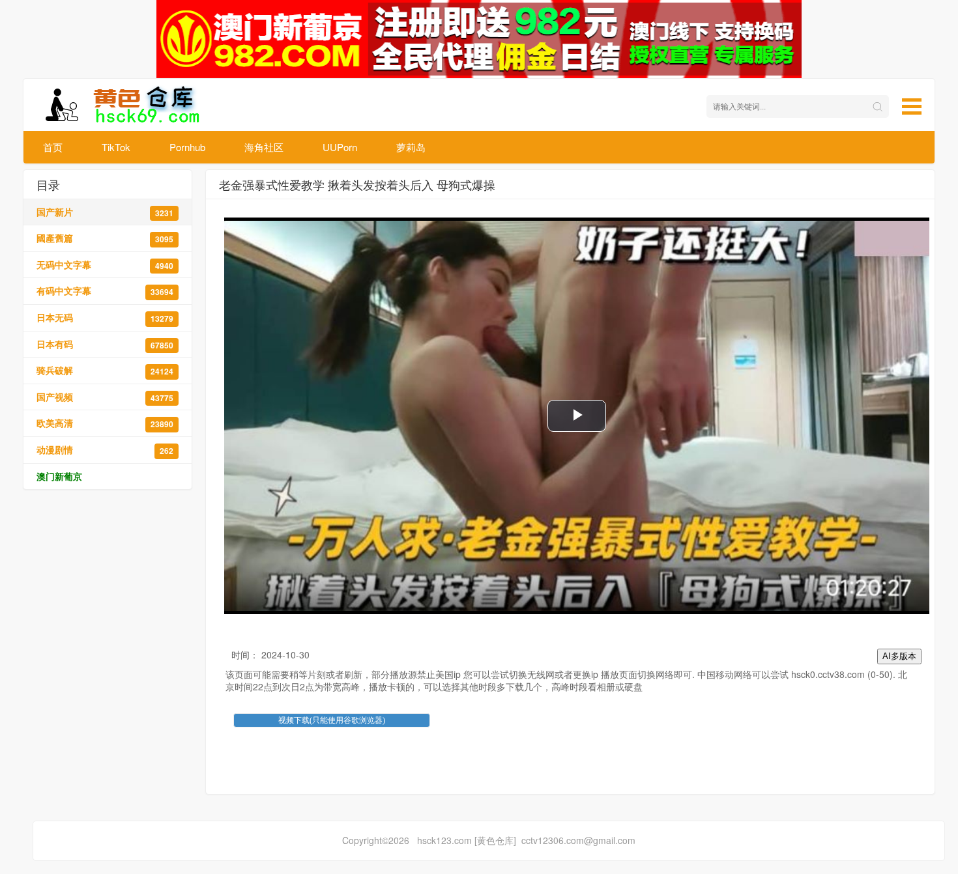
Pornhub (187, 147)
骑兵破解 (104, 370)
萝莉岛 (411, 147)
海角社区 (263, 147)
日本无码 (104, 317)
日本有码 (104, 344)
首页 (53, 147)
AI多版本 (899, 656)
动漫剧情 (104, 450)
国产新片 (104, 212)
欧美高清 (104, 423)
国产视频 (104, 397)
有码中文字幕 (104, 291)
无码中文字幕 (104, 265)
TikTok (116, 147)
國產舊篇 (104, 238)
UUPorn (340, 147)
